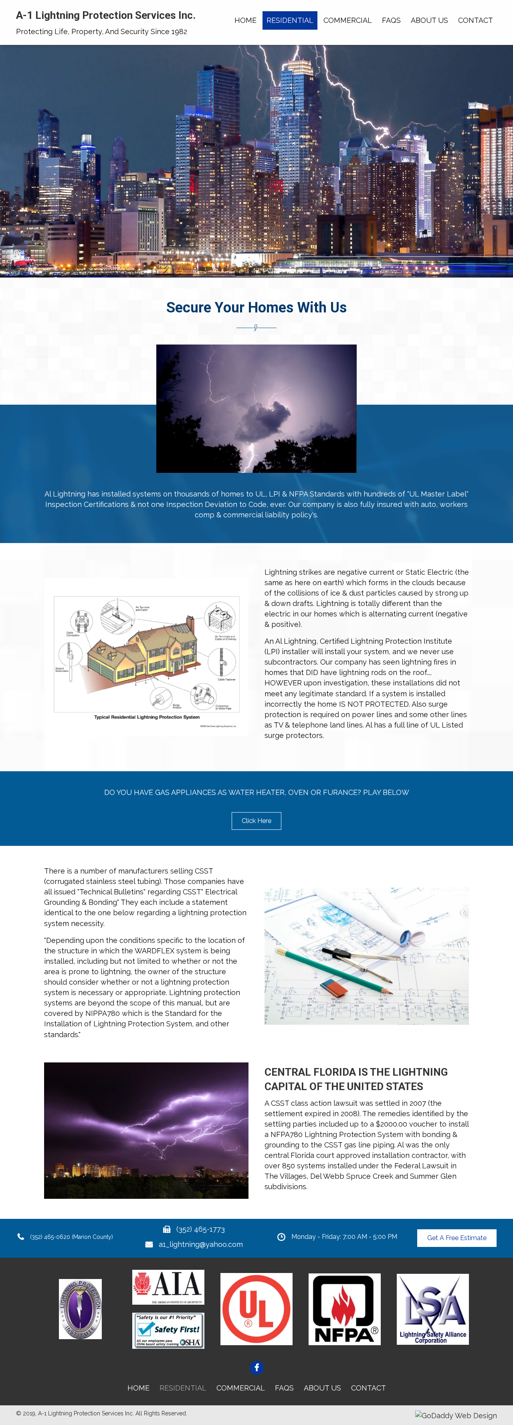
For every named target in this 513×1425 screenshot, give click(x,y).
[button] (256, 821)
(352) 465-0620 (50, 1237)
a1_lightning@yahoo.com (201, 1244)
